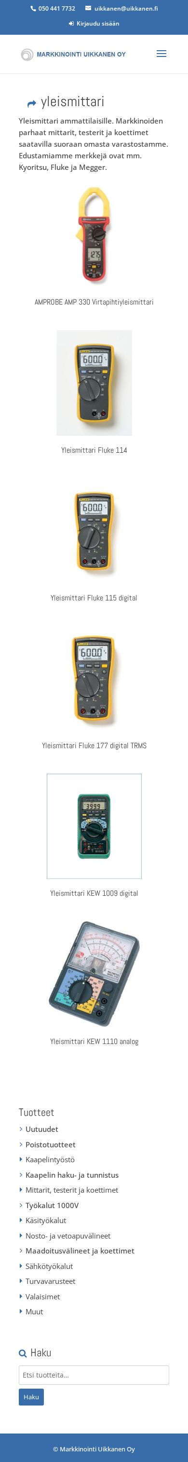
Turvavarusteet (50, 1281)
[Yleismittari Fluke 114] (94, 382)
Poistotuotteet (51, 1144)
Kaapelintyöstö (50, 1159)
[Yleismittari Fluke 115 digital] (94, 531)
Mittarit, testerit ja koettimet (72, 1190)
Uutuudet (42, 1129)
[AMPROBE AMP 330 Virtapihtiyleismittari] (94, 235)
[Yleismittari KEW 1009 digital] (94, 826)
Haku (31, 1396)
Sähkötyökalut (49, 1266)
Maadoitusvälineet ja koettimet (80, 1250)
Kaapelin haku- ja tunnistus (72, 1175)
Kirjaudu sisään (97, 23)
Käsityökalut (46, 1220)
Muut (34, 1311)
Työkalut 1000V (52, 1205)
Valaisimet (43, 1296)
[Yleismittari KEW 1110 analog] (94, 974)
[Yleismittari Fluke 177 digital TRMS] (94, 678)
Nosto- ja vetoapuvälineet (68, 1235)
